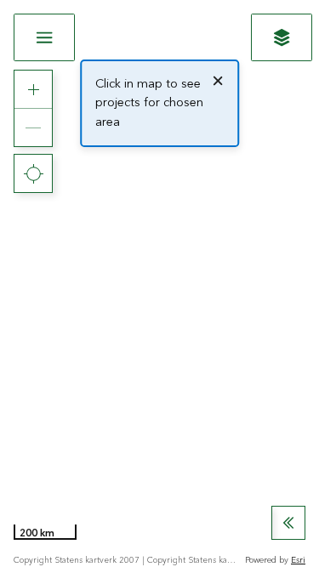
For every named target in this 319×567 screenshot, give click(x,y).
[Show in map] (281, 37)
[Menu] (44, 37)
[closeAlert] (218, 81)
